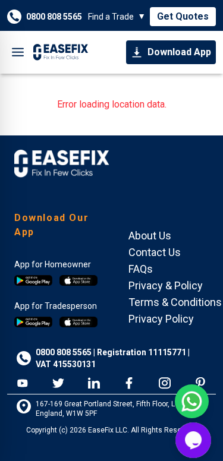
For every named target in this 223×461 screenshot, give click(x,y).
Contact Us (154, 252)
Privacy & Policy (165, 285)
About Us (149, 235)
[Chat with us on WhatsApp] (192, 401)
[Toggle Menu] (18, 52)
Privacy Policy (161, 318)
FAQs (140, 269)
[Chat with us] (193, 440)
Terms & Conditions (175, 302)
